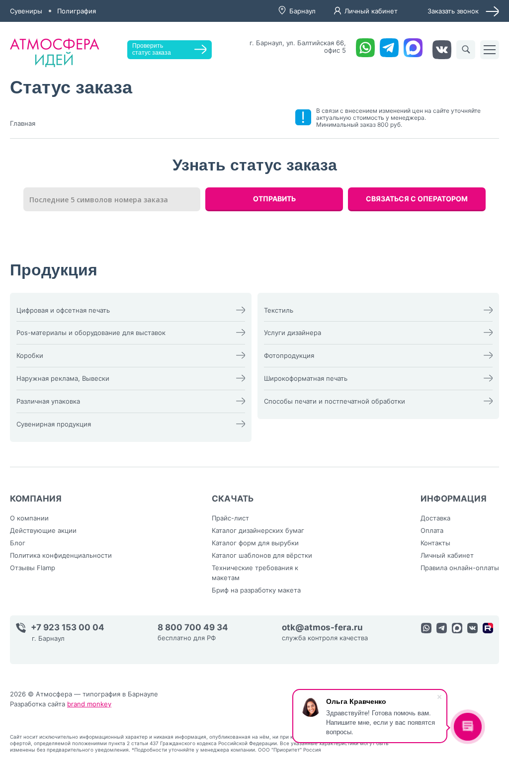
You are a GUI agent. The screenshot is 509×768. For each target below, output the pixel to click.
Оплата (432, 530)
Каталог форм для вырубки (255, 543)
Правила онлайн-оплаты (460, 568)
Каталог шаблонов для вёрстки (262, 555)
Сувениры (26, 11)
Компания (36, 499)
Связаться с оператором (417, 198)
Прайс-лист (230, 518)
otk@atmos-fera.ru (322, 627)
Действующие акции (43, 530)
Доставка (435, 518)
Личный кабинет (371, 11)
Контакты (435, 543)
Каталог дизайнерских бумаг (258, 530)
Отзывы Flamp (32, 568)
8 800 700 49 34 (193, 627)
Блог (17, 543)
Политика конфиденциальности (61, 555)
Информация (454, 499)
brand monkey (89, 704)
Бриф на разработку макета (256, 590)
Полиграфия (76, 11)
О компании (29, 518)
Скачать (233, 499)
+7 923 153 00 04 (67, 627)
